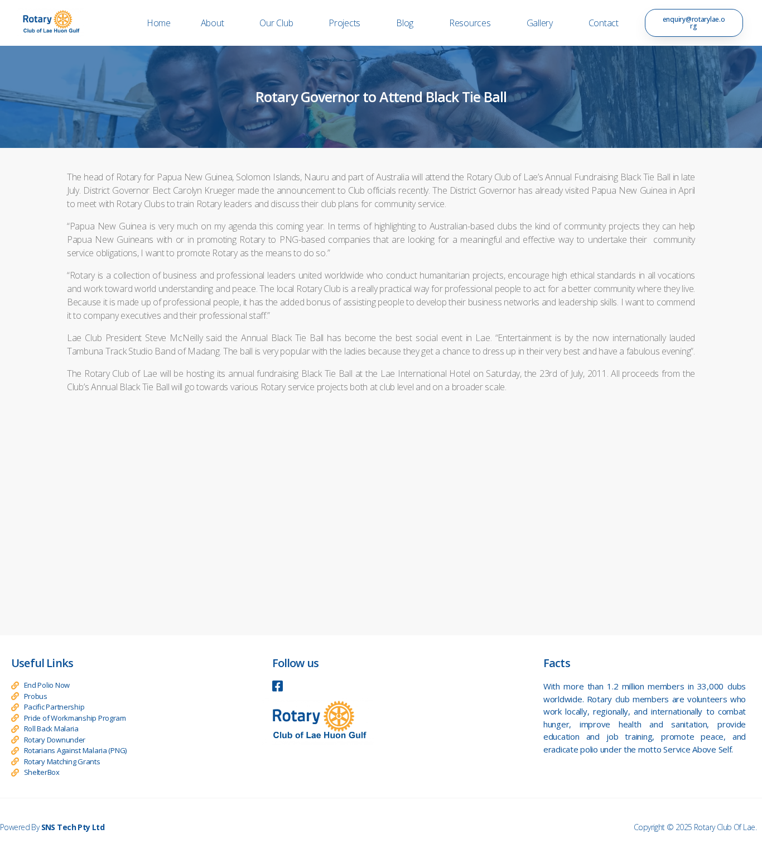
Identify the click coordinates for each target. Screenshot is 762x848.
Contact (604, 23)
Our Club (276, 23)
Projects (344, 23)
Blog (404, 23)
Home (159, 23)
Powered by (52, 827)
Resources (470, 23)
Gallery (540, 23)
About (212, 23)
